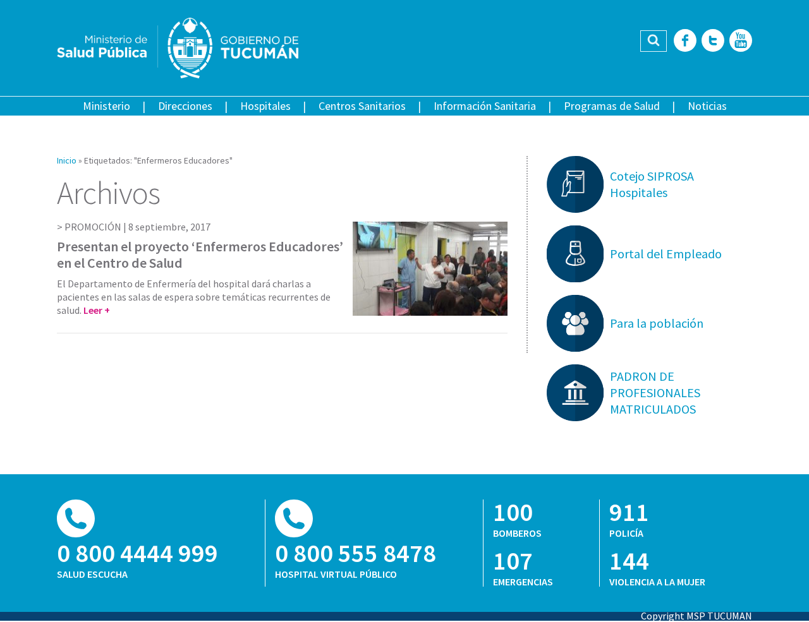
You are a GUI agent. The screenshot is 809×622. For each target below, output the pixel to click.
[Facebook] (685, 41)
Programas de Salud (612, 106)
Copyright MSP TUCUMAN (696, 616)
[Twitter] (713, 41)
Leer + (96, 310)
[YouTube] (740, 41)
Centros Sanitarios (362, 106)
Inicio (66, 160)
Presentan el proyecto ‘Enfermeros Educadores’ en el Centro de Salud (200, 254)
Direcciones (185, 106)
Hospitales (265, 106)
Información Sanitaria (485, 106)
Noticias (707, 106)
